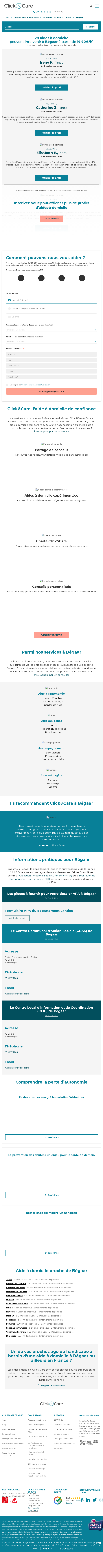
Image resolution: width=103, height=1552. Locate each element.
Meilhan (10, 1316)
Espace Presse (8, 1429)
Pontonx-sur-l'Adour (16, 1283)
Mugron (10, 1300)
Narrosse (10, 1312)
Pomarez (10, 1324)
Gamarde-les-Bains (15, 1287)
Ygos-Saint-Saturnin (16, 1332)
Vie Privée (58, 1448)
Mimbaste (11, 1336)
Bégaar (79, 17)
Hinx (8, 1308)
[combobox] (42, 27)
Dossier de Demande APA (37, 1430)
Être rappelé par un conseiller (51, 431)
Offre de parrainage (36, 1469)
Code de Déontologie (63, 1429)
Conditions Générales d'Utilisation (35, 385)
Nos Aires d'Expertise (37, 1459)
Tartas (9, 1279)
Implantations (8, 1434)
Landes (68, 17)
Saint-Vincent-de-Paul (17, 1304)
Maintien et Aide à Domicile (36, 1453)
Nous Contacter (9, 1448)
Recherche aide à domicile (26, 17)
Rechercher (90, 27)
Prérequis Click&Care (63, 1439)
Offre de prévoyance (37, 1464)
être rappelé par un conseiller (51, 674)
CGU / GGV (58, 1420)
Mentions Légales (61, 1434)
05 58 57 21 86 (11, 978)
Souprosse (11, 1320)
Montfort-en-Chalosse (16, 1291)
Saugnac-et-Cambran (16, 1328)
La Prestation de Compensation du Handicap (36, 1445)
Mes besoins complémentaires (20, 337)
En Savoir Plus (51, 898)
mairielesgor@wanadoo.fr (17, 994)
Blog (4, 1425)
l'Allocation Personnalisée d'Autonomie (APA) (45, 875)
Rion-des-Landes (14, 1295)
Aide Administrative (37, 1420)
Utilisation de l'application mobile (37, 1474)
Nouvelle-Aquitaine (52, 17)
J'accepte (66, 1548)
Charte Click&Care (62, 1425)
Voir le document (17, 918)
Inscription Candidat (11, 1439)
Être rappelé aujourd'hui (51, 391)
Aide (4, 1420)
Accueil (6, 17)
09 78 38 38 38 (43, 11)
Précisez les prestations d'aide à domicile (25, 325)
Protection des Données (64, 1443)
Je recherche (12, 293)
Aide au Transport (36, 1425)
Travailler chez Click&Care (8, 1454)
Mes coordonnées (14, 349)
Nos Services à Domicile (12, 1443)
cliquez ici (48, 1548)
